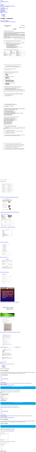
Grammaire (4, 367)
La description (4, 394)
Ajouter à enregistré (13, 21)
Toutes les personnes (5, 398)
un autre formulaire (11, 430)
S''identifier (3, 7)
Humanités (3, 14)
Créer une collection (3, 400)
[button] (2, 179)
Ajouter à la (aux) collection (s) (5, 21)
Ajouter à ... (7, 20)
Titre (1, 392)
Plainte (1, 382)
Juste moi (3, 399)
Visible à (1, 397)
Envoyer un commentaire (4, 423)
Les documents (2, 1)
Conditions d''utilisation (10, 417)
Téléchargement (2, 20)
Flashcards (6, 1)
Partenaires (4, 382)
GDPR (1, 417)
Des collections (6, 8)
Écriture (3, 15)
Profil (1, 12)
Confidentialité (5, 417)
